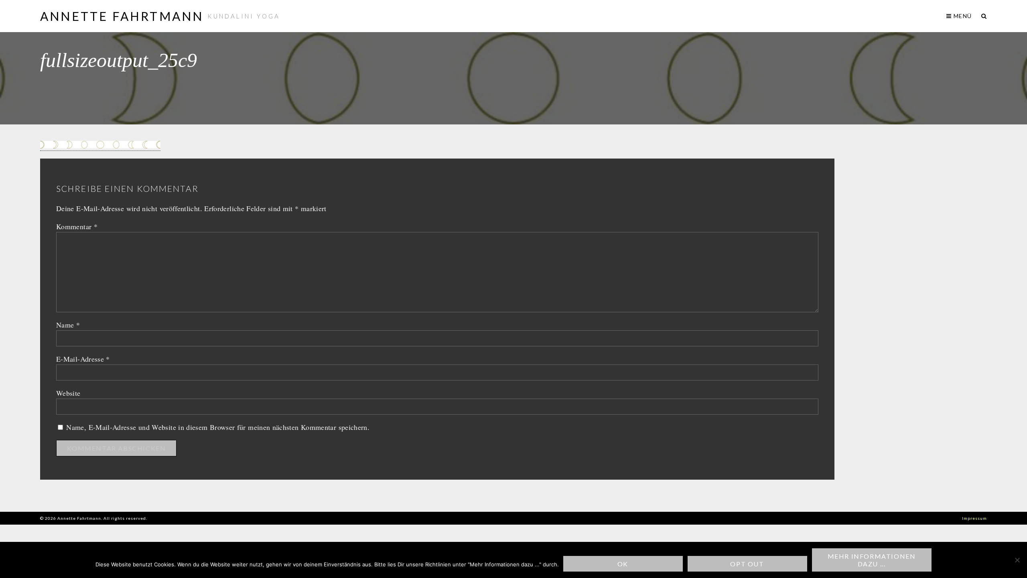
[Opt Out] (1017, 560)
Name (68, 325)
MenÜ (962, 15)
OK (622, 564)
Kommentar (76, 226)
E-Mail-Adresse (83, 359)
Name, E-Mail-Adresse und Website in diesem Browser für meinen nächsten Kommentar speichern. (217, 427)
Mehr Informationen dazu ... (872, 560)
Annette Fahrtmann (121, 16)
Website (68, 393)
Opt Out (747, 564)
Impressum (974, 518)
